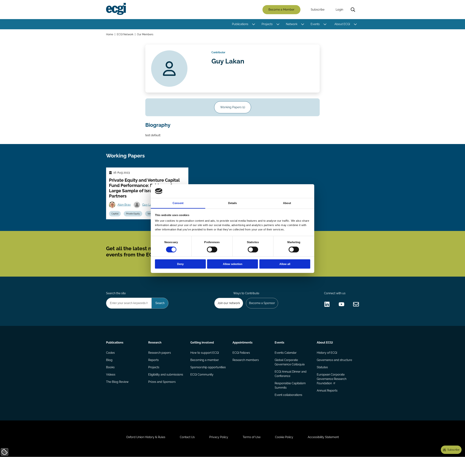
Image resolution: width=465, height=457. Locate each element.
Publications (240, 24)
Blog (109, 360)
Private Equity (133, 213)
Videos (110, 374)
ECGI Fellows (241, 352)
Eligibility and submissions (165, 374)
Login (339, 9)
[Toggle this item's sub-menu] (253, 24)
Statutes (322, 367)
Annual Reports (327, 390)
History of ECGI (327, 352)
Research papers (159, 352)
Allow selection (232, 264)
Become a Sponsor (262, 303)
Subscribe (317, 9)
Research (154, 342)
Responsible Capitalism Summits (290, 385)
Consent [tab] (178, 203)
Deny (180, 264)
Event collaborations (288, 395)
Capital (114, 213)
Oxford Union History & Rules (145, 437)
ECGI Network (125, 34)
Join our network (228, 303)
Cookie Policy (284, 437)
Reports (153, 360)
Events (315, 24)
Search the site (116, 293)
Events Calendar (286, 352)
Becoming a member (204, 360)
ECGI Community (201, 374)
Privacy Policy (218, 437)
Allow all (284, 264)
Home (109, 34)
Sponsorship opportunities (208, 367)
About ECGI (342, 24)
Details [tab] (232, 203)
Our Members (145, 34)
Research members (245, 360)
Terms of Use (251, 437)
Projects (267, 24)
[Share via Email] (356, 304)
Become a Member (281, 9)
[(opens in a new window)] (327, 304)
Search (352, 9)
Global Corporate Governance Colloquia (290, 362)
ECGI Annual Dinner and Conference (290, 374)
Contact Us (187, 437)
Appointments (242, 342)
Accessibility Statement (323, 437)
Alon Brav (124, 204)
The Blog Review (117, 382)
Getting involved (202, 342)
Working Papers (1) (232, 107)
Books (110, 367)
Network (291, 24)
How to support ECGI (204, 352)
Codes (110, 352)
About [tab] (287, 203)
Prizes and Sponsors (162, 382)
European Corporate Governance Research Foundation (331, 379)
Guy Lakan (149, 204)
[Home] (116, 9)
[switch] (212, 249)
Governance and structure (334, 360)
